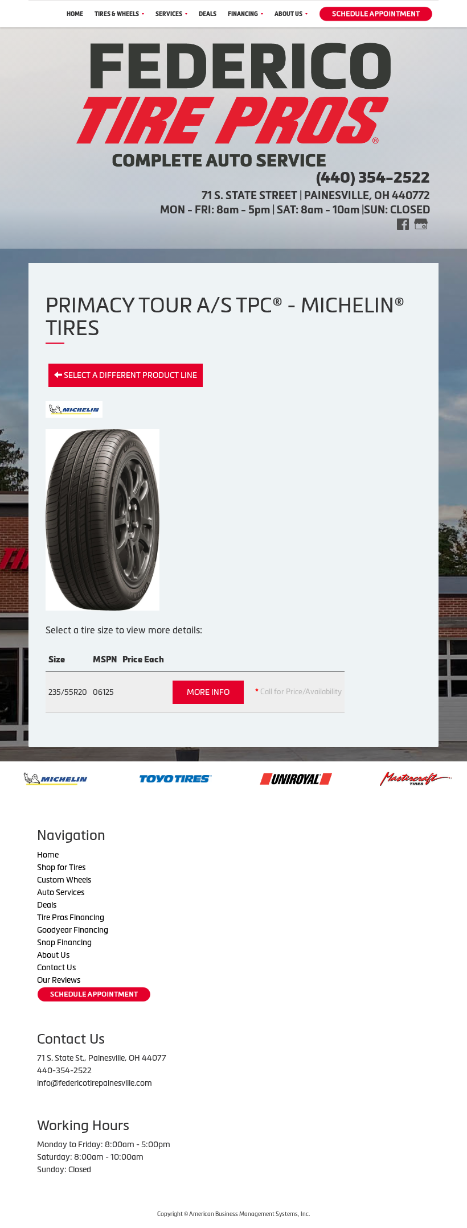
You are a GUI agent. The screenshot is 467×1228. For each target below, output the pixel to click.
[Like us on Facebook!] (403, 223)
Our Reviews (58, 979)
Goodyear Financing (72, 929)
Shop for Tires (61, 867)
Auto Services (60, 892)
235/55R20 (67, 692)
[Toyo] (132, 778)
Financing (243, 14)
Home (75, 14)
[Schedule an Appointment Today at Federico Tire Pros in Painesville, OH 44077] (376, 14)
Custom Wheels (64, 879)
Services (168, 14)
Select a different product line (129, 375)
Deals (207, 14)
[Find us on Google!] (421, 223)
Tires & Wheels (117, 14)
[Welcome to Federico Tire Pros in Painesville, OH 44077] (233, 103)
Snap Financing (64, 942)
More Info (208, 692)
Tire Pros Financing (70, 917)
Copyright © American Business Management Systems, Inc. (233, 1214)
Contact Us (56, 967)
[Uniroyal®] (252, 778)
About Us (288, 14)
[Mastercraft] (372, 778)
